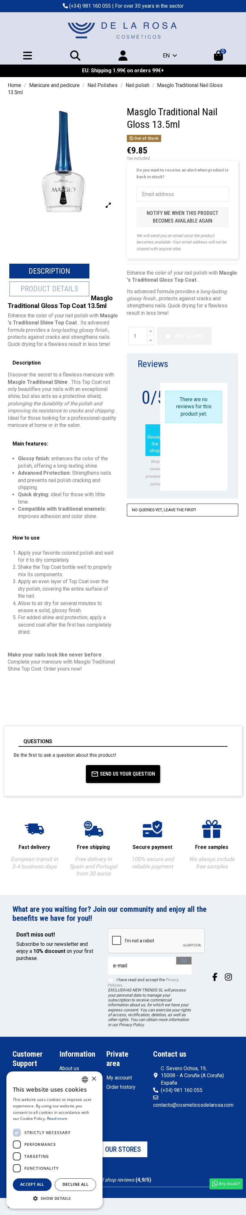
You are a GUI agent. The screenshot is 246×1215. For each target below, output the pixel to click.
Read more (57, 1118)
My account (119, 1078)
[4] (217, 379)
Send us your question (127, 774)
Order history (120, 1087)
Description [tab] (49, 271)
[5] (224, 379)
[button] (54, 1198)
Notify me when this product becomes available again (182, 217)
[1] (194, 379)
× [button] (93, 1079)
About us (69, 1068)
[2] (201, 379)
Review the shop (155, 439)
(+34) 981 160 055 (90, 6)
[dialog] (54, 1140)
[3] (209, 379)
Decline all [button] (75, 1184)
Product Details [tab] (49, 288)
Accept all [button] (32, 1184)
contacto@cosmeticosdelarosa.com (193, 1105)
